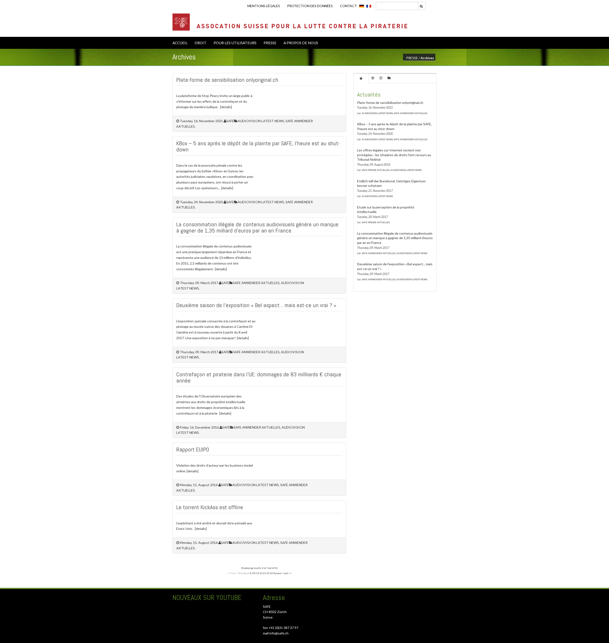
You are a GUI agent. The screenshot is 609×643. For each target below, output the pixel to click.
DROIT (200, 43)
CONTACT (348, 6)
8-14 (256, 573)
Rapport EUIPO (192, 449)
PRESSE (270, 43)
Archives (427, 58)
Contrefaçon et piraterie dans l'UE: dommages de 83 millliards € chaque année (258, 377)
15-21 (263, 573)
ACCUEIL (179, 43)
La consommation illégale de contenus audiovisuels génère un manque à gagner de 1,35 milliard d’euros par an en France (257, 227)
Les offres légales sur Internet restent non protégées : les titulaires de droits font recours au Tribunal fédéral (394, 154)
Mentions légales (263, 6)
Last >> (288, 573)
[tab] (361, 78)
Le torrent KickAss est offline (209, 507)
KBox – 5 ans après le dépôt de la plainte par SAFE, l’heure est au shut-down (258, 146)
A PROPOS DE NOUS (301, 43)
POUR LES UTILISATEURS (235, 43)
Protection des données (310, 6)
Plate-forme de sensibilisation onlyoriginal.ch (227, 79)
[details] (226, 107)
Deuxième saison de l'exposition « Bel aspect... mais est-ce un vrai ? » (256, 305)
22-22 (269, 573)
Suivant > (278, 573)
